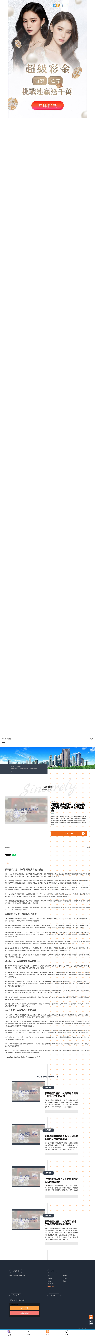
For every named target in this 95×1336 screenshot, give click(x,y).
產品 (14, 766)
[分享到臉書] (81, 1329)
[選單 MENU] (3, 743)
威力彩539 (8, 966)
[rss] (84, 1329)
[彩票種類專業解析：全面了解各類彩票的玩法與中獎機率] (28, 1134)
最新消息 (65, 1275)
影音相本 (65, 1281)
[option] (26, 810)
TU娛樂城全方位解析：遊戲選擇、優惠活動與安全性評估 (22, 1057)
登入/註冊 (50, 1283)
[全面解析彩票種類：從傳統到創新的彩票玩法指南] (28, 1176)
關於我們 (65, 1278)
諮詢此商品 (69, 833)
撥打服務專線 (14, 1304)
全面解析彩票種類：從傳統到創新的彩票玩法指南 (61, 1180)
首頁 (10, 766)
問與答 (49, 1281)
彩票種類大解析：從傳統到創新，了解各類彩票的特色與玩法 (61, 1223)
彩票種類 (19, 766)
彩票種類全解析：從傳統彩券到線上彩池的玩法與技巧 (61, 1095)
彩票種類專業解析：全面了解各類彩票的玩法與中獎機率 (61, 1137)
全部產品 (50, 1278)
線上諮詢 (8, 739)
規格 (8, 863)
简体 (91, 739)
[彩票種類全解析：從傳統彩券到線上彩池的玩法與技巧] (28, 1091)
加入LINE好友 (24, 1308)
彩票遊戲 (7, 918)
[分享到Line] (78, 1329)
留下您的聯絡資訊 (24, 1313)
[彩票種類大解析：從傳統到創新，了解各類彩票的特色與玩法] (28, 1219)
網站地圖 (51, 1286)
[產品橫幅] (47, 758)
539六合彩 (8, 1015)
